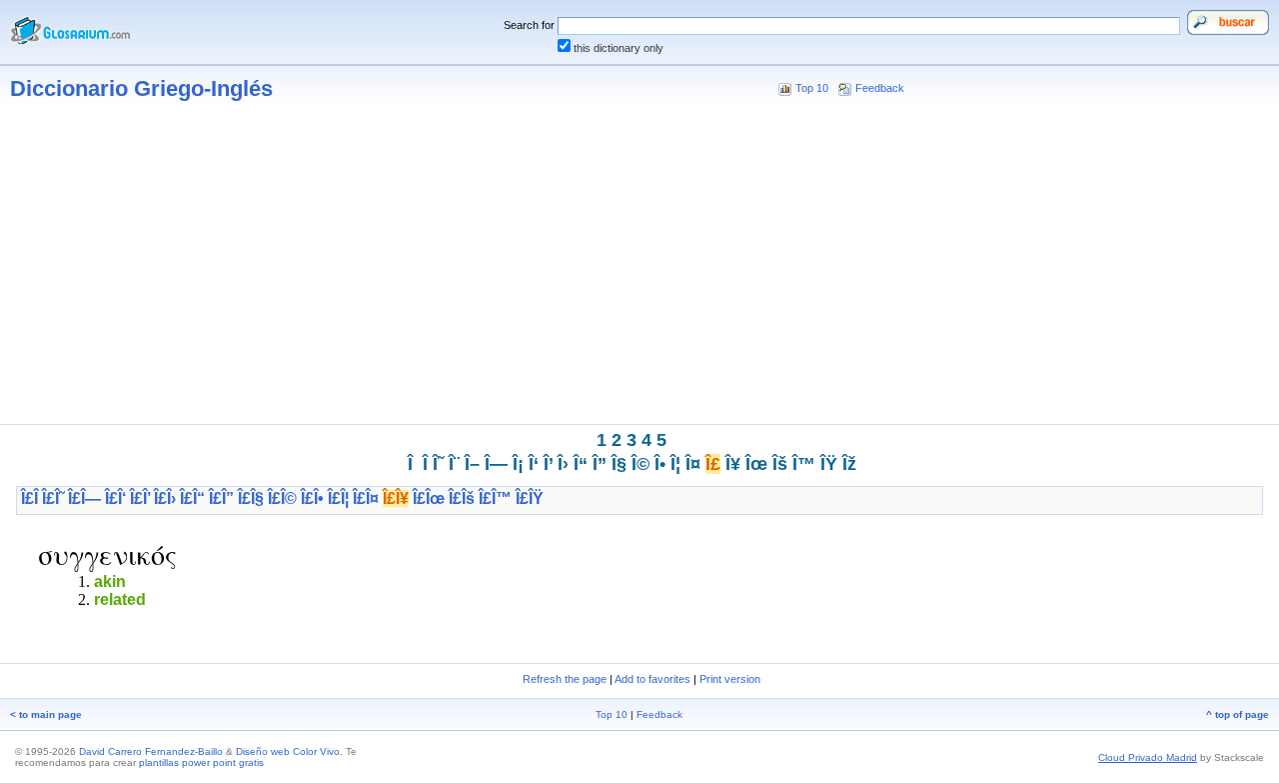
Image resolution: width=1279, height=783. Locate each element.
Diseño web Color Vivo (288, 751)
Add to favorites (652, 679)
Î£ (712, 464)
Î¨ (454, 464)
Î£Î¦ (338, 498)
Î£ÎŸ (530, 498)
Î (425, 464)
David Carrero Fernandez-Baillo (151, 751)
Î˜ (438, 464)
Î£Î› (165, 498)
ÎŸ (828, 464)
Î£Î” (221, 498)
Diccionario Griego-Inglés (141, 88)
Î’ (548, 464)
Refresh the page (565, 679)
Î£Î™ (495, 498)
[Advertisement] (639, 268)
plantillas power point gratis (201, 762)
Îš (779, 464)
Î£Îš (462, 498)
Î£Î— (84, 498)
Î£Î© (282, 498)
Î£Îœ (429, 498)
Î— (496, 464)
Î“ (581, 464)
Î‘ (534, 464)
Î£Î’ (140, 498)
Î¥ (732, 464)
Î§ (619, 464)
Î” (600, 464)
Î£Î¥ (396, 498)
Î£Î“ (192, 498)
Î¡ (518, 464)
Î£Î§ (251, 498)
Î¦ (675, 464)
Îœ (756, 464)
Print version (729, 679)
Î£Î (29, 498)
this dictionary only (618, 48)
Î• (659, 464)
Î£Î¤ (366, 498)
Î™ (803, 464)
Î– (472, 464)
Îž (849, 464)
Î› (563, 464)
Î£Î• (312, 498)
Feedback (879, 88)
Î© (640, 464)
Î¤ (692, 464)
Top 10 (811, 88)
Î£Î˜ (53, 498)
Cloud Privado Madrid (1147, 757)
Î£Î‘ (115, 498)
